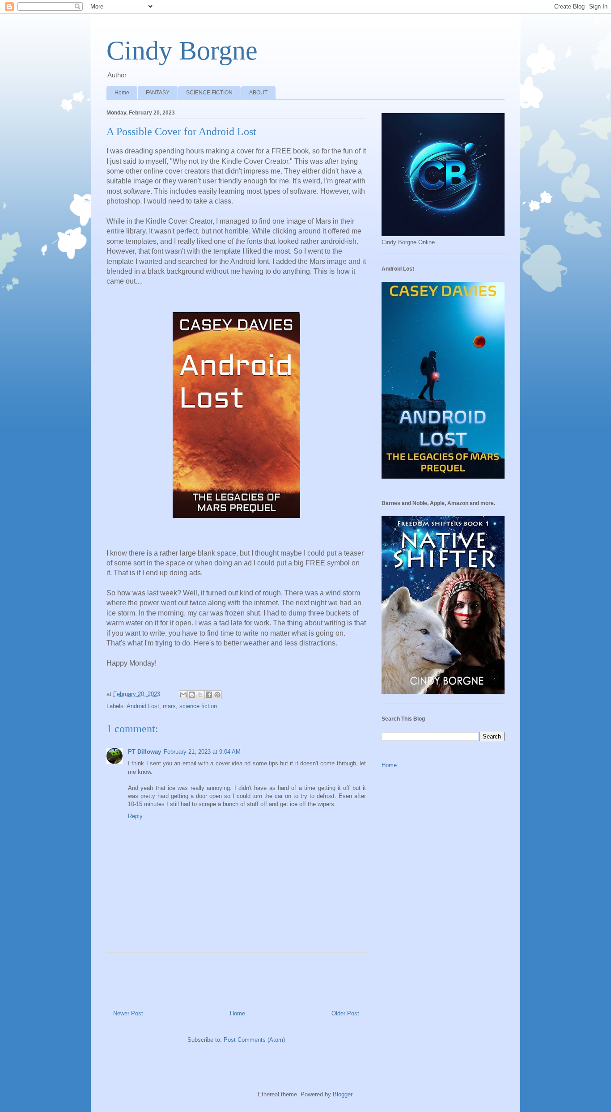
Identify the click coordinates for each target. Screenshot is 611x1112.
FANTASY (158, 92)
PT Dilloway (144, 751)
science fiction (198, 706)
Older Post (345, 1013)
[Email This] (183, 694)
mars (169, 706)
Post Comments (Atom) (254, 1039)
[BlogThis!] (191, 694)
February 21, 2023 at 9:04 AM (202, 751)
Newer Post (128, 1013)
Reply (135, 816)
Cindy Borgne (182, 50)
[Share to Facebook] (208, 694)
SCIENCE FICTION (209, 92)
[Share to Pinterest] (217, 694)
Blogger (342, 1094)
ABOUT (258, 92)
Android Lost (143, 706)
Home (122, 92)
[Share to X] (200, 694)
